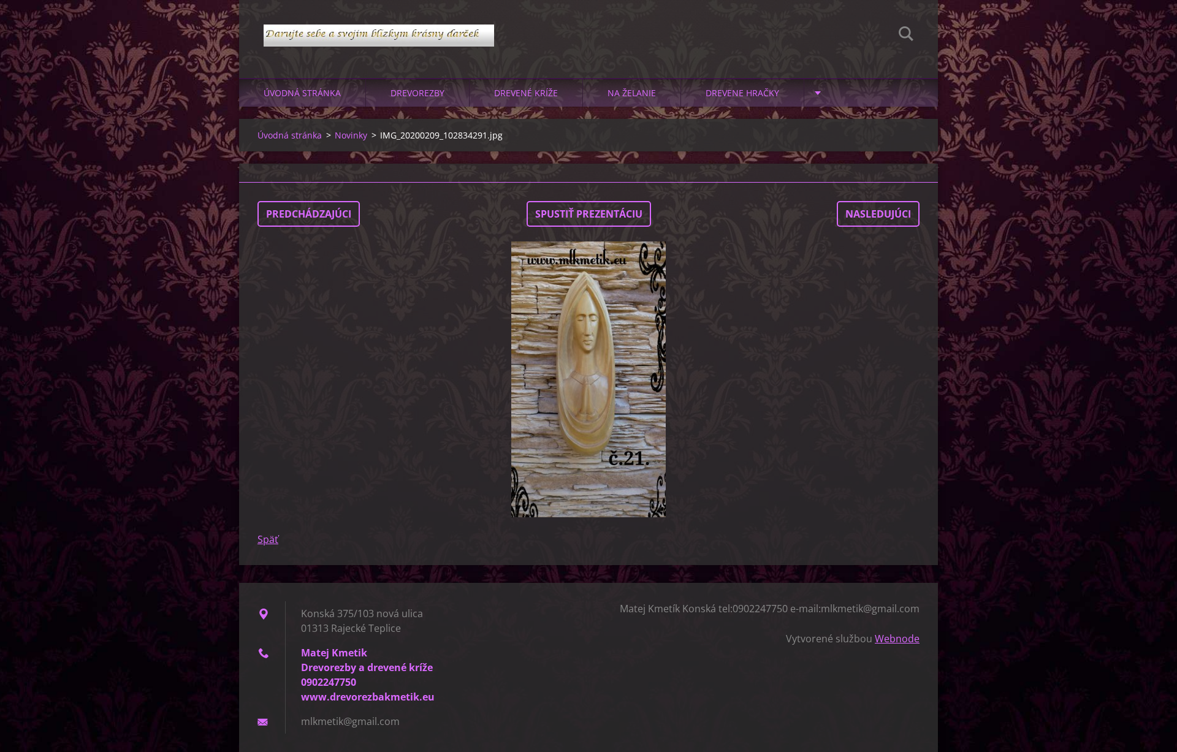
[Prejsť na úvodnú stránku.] (379, 27)
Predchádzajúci (308, 214)
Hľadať (906, 36)
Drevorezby (417, 93)
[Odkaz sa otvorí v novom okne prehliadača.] (588, 379)
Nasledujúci (878, 214)
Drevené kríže (526, 93)
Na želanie (632, 93)
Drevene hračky (742, 93)
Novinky (351, 135)
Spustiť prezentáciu (588, 214)
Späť (267, 539)
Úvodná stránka (302, 93)
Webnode (897, 638)
